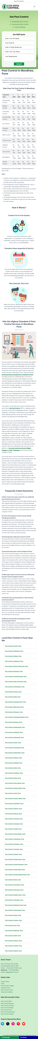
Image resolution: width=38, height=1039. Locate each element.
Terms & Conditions (7, 992)
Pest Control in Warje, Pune (13, 935)
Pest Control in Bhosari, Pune (13, 940)
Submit (19, 64)
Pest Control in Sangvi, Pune (13, 691)
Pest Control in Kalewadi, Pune (14, 732)
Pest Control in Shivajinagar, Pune (14, 686)
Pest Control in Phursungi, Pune (14, 890)
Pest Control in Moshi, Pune (13, 742)
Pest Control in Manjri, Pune (13, 915)
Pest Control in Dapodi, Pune (13, 950)
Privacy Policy (5, 981)
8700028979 (20, 1)
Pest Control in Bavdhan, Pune (14, 671)
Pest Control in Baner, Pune (13, 768)
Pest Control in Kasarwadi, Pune (14, 737)
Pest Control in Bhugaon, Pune (14, 712)
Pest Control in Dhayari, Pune (13, 813)
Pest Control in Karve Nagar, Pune (15, 783)
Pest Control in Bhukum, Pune (13, 722)
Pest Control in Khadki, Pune (13, 829)
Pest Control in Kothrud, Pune (13, 757)
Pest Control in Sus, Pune (12, 925)
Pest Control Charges (7, 986)
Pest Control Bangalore (8, 1012)
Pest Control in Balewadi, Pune (14, 930)
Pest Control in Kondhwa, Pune (14, 773)
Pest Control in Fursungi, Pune (14, 818)
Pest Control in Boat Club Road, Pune (16, 681)
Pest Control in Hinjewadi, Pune (14, 651)
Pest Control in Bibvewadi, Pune (14, 707)
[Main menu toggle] (34, 6)
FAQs (2, 983)
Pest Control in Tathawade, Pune (14, 839)
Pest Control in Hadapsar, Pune (14, 661)
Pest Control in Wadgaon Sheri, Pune (15, 905)
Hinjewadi (16, 450)
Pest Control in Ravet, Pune (13, 879)
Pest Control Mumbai (7, 1003)
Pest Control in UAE (7, 990)
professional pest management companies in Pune (17, 374)
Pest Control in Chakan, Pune (13, 945)
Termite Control (5, 988)
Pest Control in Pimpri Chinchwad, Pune (16, 666)
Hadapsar (5, 450)
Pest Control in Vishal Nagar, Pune (15, 910)
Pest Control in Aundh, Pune (13, 646)
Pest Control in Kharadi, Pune (13, 854)
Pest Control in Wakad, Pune (13, 656)
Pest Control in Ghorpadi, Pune (14, 823)
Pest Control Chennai (7, 1005)
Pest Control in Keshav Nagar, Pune (15, 798)
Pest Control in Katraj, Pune (13, 778)
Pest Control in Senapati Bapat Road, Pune (17, 874)
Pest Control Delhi (6, 1001)
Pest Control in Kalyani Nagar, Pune (15, 788)
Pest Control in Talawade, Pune (14, 900)
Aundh (10, 450)
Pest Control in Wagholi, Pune (13, 763)
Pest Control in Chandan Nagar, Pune (16, 676)
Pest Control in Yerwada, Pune (14, 849)
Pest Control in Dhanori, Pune (13, 808)
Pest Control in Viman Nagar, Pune (15, 869)
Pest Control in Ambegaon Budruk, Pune (16, 717)
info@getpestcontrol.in (12, 972)
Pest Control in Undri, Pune (13, 793)
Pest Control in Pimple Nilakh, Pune (15, 834)
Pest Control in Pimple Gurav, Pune (15, 859)
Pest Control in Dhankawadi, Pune (15, 727)
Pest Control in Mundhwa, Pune (14, 803)
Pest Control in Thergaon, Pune (14, 844)
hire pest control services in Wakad (20, 448)
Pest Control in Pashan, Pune (13, 920)
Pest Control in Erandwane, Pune (14, 884)
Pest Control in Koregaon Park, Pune (15, 702)
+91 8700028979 (13, 970)
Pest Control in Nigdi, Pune (13, 697)
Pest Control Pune (6, 1010)
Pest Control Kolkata (7, 1007)
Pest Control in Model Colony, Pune (15, 895)
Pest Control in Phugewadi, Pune (14, 747)
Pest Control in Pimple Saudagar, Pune (16, 864)
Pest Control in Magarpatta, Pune (14, 752)
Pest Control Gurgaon (7, 1014)
